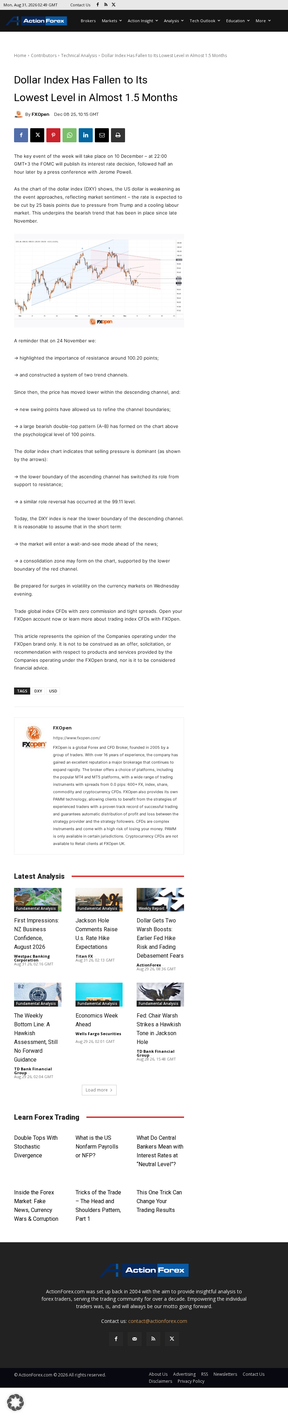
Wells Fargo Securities (98, 1033)
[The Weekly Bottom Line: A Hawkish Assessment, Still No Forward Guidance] (37, 994)
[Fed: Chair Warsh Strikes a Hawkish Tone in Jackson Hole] (160, 994)
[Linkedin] (86, 135)
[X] (114, 5)
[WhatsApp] (70, 135)
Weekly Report (151, 908)
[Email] (102, 135)
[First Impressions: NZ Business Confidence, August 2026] (37, 900)
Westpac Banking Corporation (32, 958)
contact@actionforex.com (157, 1321)
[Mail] (135, 1339)
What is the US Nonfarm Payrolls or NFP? (97, 1146)
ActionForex (149, 965)
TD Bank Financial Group (33, 1070)
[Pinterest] (53, 135)
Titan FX (84, 956)
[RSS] (106, 5)
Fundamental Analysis (36, 908)
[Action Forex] (36, 21)
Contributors (44, 55)
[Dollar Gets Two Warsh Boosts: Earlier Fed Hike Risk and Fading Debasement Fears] (160, 900)
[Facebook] (98, 5)
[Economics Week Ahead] (99, 994)
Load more (97, 1090)
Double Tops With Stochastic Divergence (36, 1146)
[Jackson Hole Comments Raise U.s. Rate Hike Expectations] (99, 900)
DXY (38, 691)
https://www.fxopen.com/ (76, 737)
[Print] (118, 135)
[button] (15, 1402)
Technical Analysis (79, 55)
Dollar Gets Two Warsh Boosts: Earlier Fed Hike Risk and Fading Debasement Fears (160, 938)
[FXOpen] (19, 114)
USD (53, 691)
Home (20, 55)
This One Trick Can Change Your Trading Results (159, 1201)
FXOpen (41, 114)
